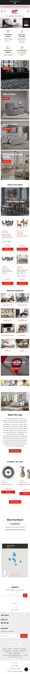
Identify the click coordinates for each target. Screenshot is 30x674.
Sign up (24, 636)
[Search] (25, 595)
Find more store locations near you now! (15, 529)
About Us (10, 648)
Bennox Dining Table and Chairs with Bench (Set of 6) (7, 236)
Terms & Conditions (6, 650)
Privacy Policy (16, 652)
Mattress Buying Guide (14, 653)
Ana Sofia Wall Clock (7, 484)
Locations (23, 648)
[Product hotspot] (10, 398)
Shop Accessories (15, 502)
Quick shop (7, 245)
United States (14, 643)
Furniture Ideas (22, 650)
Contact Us (16, 648)
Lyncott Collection (15, 451)
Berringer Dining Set (22, 236)
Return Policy (8, 652)
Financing (15, 650)
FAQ (22, 652)
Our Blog (25, 655)
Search (4, 648)
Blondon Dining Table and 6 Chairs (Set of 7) (7, 271)
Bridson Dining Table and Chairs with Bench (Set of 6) (22, 271)
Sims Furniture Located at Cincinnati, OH (12, 655)
